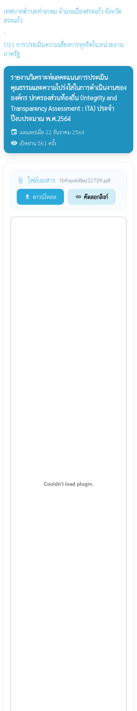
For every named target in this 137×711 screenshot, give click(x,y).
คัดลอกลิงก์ (91, 196)
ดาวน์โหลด (40, 196)
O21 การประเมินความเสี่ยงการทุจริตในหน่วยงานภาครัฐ (64, 49)
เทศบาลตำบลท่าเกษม (62, 15)
